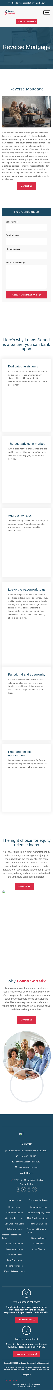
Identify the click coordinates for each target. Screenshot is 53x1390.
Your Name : (12, 222)
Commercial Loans (39, 1200)
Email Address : (13, 235)
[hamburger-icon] (46, 12)
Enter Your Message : (16, 262)
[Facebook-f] (18, 1189)
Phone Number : (13, 249)
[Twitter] (23, 1189)
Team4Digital (11, 1380)
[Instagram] (29, 1189)
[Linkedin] (34, 1189)
